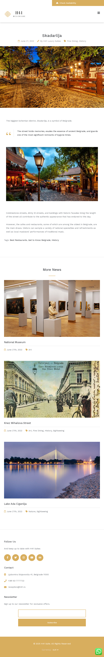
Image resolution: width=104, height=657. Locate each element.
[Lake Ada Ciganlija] (52, 501)
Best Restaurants (18, 240)
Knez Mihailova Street (17, 423)
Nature (32, 511)
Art (30, 350)
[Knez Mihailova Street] (52, 420)
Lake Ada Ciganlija (15, 503)
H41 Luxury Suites (52, 41)
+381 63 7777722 (16, 581)
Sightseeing (58, 430)
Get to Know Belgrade (39, 240)
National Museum (15, 342)
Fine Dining (72, 41)
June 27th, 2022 (14, 350)
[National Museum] (52, 339)
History (82, 41)
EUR (54, 650)
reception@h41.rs (16, 587)
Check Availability (68, 3)
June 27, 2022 (27, 41)
